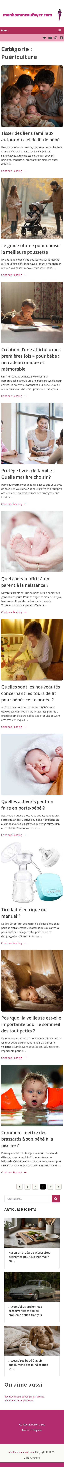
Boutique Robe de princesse (18, 1400)
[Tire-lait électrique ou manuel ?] (32, 872)
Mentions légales (32, 1430)
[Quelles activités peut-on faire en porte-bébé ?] (32, 764)
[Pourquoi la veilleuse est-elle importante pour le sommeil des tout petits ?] (32, 980)
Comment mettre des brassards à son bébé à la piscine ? (27, 1139)
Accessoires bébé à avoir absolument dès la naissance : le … (29, 1365)
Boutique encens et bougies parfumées (24, 1396)
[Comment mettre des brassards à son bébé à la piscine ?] (32, 1095)
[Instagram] (54, 38)
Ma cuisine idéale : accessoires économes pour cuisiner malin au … (29, 1257)
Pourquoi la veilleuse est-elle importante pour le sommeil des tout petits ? (31, 1024)
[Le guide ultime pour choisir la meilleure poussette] (32, 208)
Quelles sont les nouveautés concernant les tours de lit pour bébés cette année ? (30, 693)
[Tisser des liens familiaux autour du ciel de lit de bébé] (32, 96)
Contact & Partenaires (32, 1424)
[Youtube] (49, 38)
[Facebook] (60, 38)
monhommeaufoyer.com (21, 1451)
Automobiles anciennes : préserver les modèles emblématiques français (25, 1311)
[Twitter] (43, 38)
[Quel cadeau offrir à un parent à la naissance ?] (32, 541)
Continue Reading (11, 171)
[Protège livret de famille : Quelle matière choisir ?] (32, 433)
